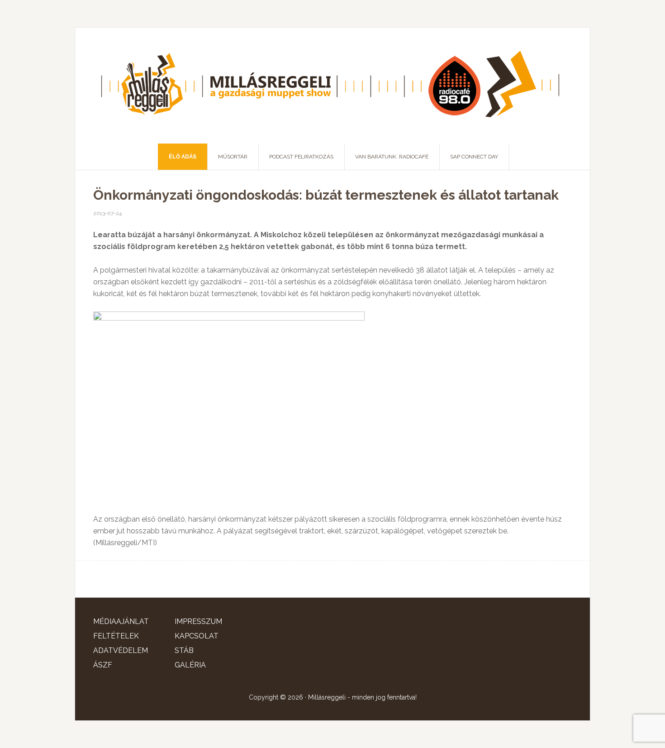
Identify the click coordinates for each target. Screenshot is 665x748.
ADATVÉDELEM (120, 650)
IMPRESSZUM (198, 621)
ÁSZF (102, 665)
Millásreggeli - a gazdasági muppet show (332, 85)
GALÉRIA (190, 665)
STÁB (184, 650)
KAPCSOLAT (196, 636)
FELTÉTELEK (116, 636)
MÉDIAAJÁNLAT (121, 621)
